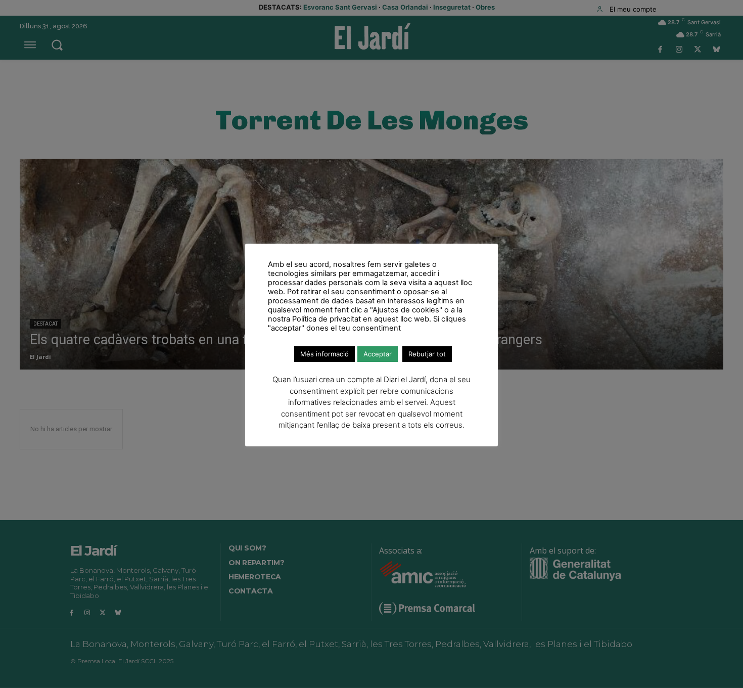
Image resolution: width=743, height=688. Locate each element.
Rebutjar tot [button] (427, 354)
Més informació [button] (324, 354)
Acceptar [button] (377, 354)
